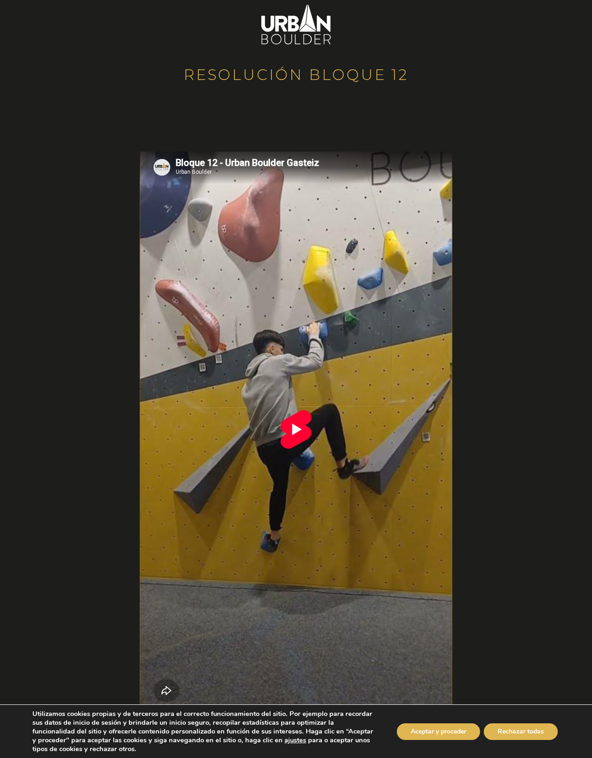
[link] (295, 740)
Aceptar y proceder (438, 731)
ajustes (295, 740)
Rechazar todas (521, 731)
